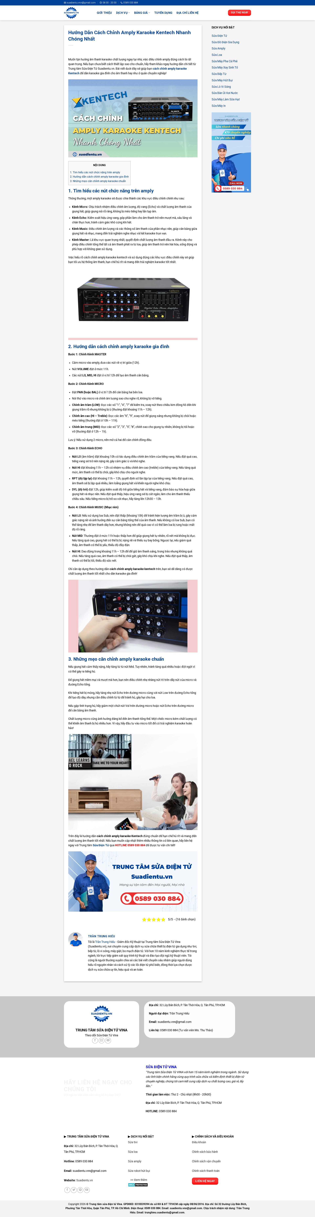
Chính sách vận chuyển (206, 1161)
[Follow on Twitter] (74, 1190)
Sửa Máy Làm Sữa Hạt (226, 99)
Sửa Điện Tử (219, 35)
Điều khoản (199, 1142)
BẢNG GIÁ (141, 12)
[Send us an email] (102, 1041)
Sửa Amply (218, 48)
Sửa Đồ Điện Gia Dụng (225, 42)
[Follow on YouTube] (108, 1041)
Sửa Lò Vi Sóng (221, 86)
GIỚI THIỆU (104, 12)
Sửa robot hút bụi (139, 1170)
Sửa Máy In (219, 105)
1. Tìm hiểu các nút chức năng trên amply (95, 172)
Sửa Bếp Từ (219, 74)
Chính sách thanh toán (206, 1170)
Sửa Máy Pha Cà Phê (225, 61)
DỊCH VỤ (122, 12)
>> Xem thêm (138, 1180)
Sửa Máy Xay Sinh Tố (225, 67)
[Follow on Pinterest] (80, 1190)
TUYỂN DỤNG (163, 12)
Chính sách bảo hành (205, 1151)
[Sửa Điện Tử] (78, 12)
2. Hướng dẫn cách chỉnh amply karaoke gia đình (99, 176)
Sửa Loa (217, 55)
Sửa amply (134, 1161)
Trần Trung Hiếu (105, 942)
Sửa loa (132, 1151)
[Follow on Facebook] (95, 1041)
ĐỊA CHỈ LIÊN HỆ (188, 12)
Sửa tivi (132, 1142)
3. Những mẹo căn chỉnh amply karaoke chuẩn (98, 181)
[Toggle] (131, 1181)
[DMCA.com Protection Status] (138, 1184)
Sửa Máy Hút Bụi (222, 80)
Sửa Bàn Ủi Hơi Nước (225, 93)
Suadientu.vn (84, 1180)
